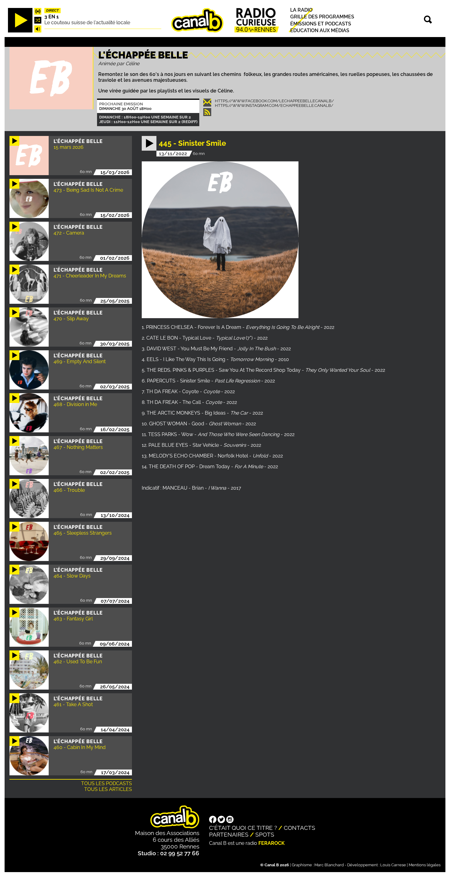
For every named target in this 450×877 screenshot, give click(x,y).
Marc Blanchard (329, 865)
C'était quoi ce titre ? (243, 827)
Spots (264, 834)
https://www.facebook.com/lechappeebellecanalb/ (274, 101)
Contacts (299, 827)
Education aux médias (319, 30)
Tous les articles (108, 789)
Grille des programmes (322, 17)
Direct (52, 10)
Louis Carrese (393, 865)
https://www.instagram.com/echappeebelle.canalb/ (274, 105)
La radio (301, 10)
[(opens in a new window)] (212, 820)
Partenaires (229, 834)
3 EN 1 (51, 17)
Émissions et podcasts (320, 23)
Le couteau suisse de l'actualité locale (87, 22)
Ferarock (271, 843)
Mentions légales (425, 865)
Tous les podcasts (106, 783)
